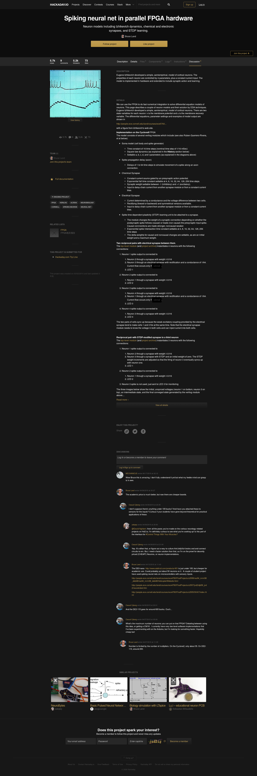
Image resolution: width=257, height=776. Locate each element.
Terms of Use (117, 764)
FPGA (54, 202)
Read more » (122, 399)
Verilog (63, 202)
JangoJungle (100, 708)
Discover (87, 4)
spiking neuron (70, 207)
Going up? (129, 757)
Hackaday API (146, 764)
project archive (149, 245)
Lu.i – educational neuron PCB (187, 705)
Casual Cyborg (134, 504)
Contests (98, 4)
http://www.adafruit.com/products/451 (161, 568)
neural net (86, 207)
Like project (148, 43)
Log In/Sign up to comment (129, 467)
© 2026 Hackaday (128, 769)
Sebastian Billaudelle (183, 708)
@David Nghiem (139, 528)
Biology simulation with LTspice (147, 705)
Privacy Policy (131, 764)
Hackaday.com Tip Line (66, 256)
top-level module (129, 245)
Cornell (55, 207)
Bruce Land (130, 36)
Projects (76, 4)
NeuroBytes (58, 705)
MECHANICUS (131, 473)
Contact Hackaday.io (86, 764)
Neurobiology (87, 202)
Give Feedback (103, 764)
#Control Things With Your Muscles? (162, 534)
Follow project (109, 43)
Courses (110, 4)
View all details (162, 405)
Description (122, 61)
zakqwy (134, 524)
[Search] (168, 4)
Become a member (105, 733)
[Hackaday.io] (59, 4)
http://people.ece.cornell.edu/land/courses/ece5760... (141, 123)
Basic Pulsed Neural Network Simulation (113, 705)
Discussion (195, 61)
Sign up (189, 4)
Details (134, 61)
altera (74, 202)
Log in (202, 4)
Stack (120, 4)
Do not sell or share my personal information (172, 764)
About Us (71, 764)
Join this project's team (60, 161)
